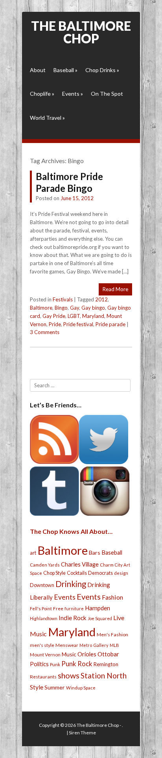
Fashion (112, 597)
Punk (55, 664)
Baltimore (41, 308)
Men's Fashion (112, 634)
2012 (101, 299)
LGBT (74, 316)
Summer (54, 687)
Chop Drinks (102, 70)
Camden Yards (45, 564)
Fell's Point (41, 608)
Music (69, 654)
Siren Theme (82, 733)
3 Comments (44, 332)
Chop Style (54, 573)
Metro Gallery (94, 645)
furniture (74, 608)
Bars (94, 552)
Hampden (97, 607)
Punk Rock (76, 664)
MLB (114, 645)
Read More (115, 289)
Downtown (42, 585)
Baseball (65, 70)
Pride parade (110, 324)
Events (72, 93)
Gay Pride (53, 316)
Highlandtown (43, 618)
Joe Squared (100, 618)
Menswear (66, 645)
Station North (104, 675)
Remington (106, 664)
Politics (39, 663)
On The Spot (107, 93)
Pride (55, 324)
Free (58, 608)
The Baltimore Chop (81, 32)
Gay (74, 308)
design (121, 573)
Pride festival (78, 324)
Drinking (70, 584)
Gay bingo (93, 308)
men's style (42, 645)
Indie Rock (73, 617)
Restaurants (43, 677)
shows (68, 675)
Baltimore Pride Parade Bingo (69, 182)
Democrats (100, 573)
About (38, 70)
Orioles (86, 654)
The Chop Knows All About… (71, 531)
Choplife (42, 93)
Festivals (63, 299)
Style (36, 687)
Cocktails (77, 573)
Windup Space (81, 687)
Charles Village (80, 564)
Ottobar (108, 654)
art (33, 553)
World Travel (47, 117)
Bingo (61, 308)
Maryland (93, 316)
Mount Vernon (45, 655)
